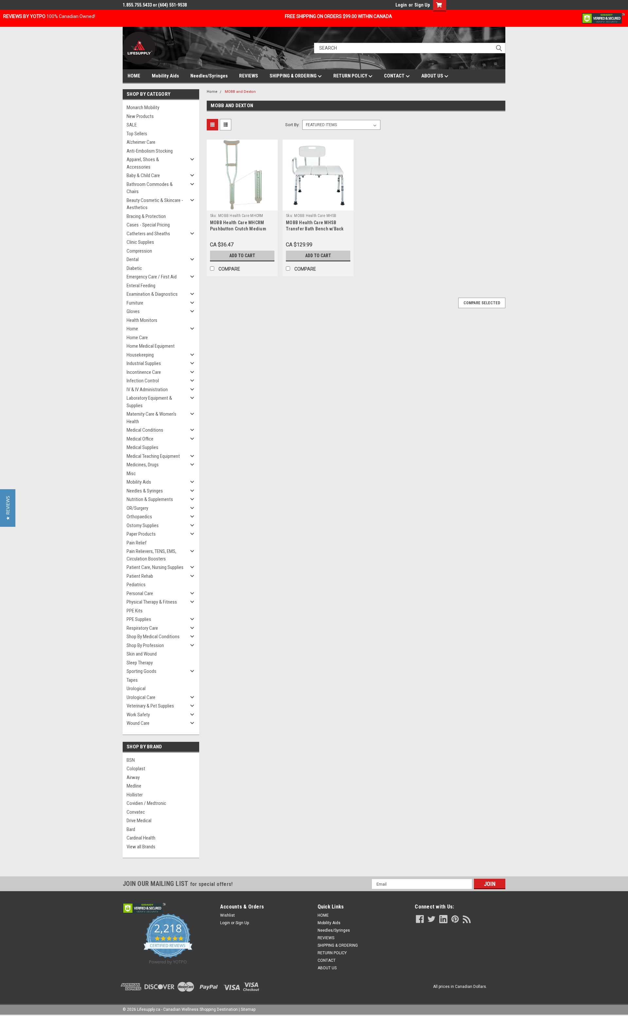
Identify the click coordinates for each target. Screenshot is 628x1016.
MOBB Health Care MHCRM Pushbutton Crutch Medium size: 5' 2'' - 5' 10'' (238, 229)
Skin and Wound (142, 654)
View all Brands (141, 847)
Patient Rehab (140, 576)
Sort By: (292, 124)
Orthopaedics (139, 517)
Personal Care (140, 593)
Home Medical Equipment (151, 346)
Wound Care (138, 723)
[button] (7, 508)
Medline (134, 786)
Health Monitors (142, 320)
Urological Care (141, 697)
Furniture (135, 303)
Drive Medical (139, 821)
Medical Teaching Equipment (153, 456)
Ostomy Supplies (143, 525)
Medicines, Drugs (143, 465)
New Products (140, 116)
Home (132, 329)
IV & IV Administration (147, 389)
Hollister (135, 795)
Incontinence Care (144, 372)
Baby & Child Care (143, 175)
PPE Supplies (139, 619)
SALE (132, 125)
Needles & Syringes (145, 491)
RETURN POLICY (350, 76)
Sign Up (422, 5)
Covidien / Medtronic (146, 803)
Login (401, 5)
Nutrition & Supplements (150, 499)
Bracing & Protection (146, 216)
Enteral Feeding (141, 286)
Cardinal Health (141, 838)
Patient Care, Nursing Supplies (155, 567)
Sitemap (248, 1009)
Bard (131, 829)
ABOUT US (432, 76)
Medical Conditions (145, 430)
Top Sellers (137, 134)
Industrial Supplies (144, 363)
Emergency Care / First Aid (152, 277)
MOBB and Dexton (240, 92)
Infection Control (143, 381)
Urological (136, 688)
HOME (134, 76)
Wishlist (227, 915)
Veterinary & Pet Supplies (150, 706)
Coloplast (136, 769)
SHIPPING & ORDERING (294, 76)
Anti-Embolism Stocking (150, 151)
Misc (131, 473)
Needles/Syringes (209, 76)
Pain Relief (137, 543)
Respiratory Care (142, 628)
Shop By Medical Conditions (153, 637)
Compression (139, 251)
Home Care (137, 338)
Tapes (132, 680)
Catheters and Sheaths (148, 234)
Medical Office (140, 439)
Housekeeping (140, 355)
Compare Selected (481, 303)
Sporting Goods (141, 671)
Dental (133, 259)
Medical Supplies (142, 447)
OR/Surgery (137, 508)
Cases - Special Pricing (148, 225)
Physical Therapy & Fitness (152, 602)
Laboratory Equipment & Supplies (149, 401)
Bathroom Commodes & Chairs (150, 188)
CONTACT (395, 76)
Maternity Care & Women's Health (151, 418)
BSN (131, 760)
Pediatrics (136, 585)
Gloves (133, 311)
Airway (133, 777)
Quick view (242, 205)
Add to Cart (242, 255)
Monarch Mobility (143, 107)
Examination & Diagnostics (152, 294)
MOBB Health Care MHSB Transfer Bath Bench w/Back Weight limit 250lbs (315, 229)
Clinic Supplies (140, 242)
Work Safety (138, 715)
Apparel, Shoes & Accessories (143, 163)
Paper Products (141, 534)
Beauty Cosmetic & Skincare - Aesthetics (155, 204)
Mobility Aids (165, 76)
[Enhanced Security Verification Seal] (603, 18)
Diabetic (134, 268)
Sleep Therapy (140, 663)
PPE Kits (135, 611)
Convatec (136, 812)
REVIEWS (248, 76)
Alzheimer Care (141, 142)
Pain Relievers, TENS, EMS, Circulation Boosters (151, 555)
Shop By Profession (145, 645)
